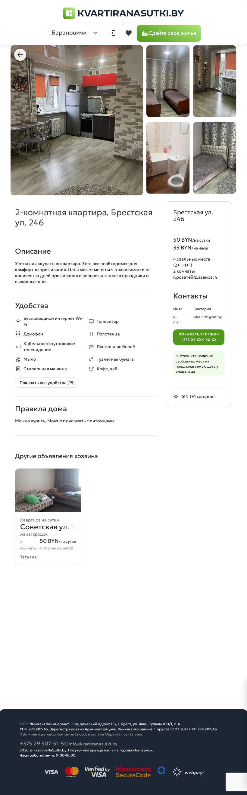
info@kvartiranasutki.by (93, 744)
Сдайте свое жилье (172, 33)
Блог (138, 734)
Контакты (65, 734)
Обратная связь (119, 734)
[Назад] (20, 55)
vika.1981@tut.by (207, 317)
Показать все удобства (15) (47, 382)
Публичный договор (38, 734)
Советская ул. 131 (50, 526)
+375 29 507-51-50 (44, 743)
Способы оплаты (89, 734)
